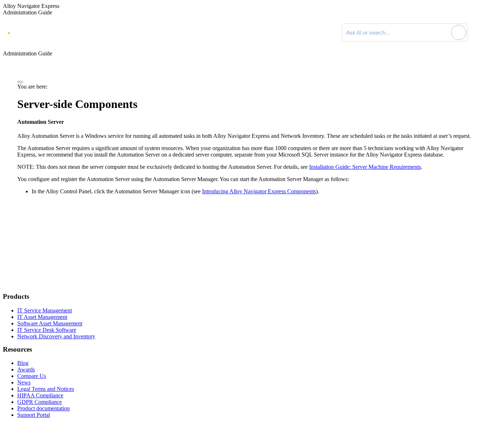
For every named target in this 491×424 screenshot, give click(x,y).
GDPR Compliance (39, 402)
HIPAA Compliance (40, 395)
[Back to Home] (481, 32)
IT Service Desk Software (46, 330)
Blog (22, 363)
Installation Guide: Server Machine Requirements (365, 167)
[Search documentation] (444, 32)
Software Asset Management (49, 323)
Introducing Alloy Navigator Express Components (259, 191)
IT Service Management (44, 310)
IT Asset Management (42, 317)
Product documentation (43, 408)
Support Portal (33, 415)
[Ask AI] (458, 32)
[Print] (20, 82)
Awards (26, 369)
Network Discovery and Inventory (56, 336)
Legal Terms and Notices (45, 389)
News (24, 382)
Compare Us (31, 376)
